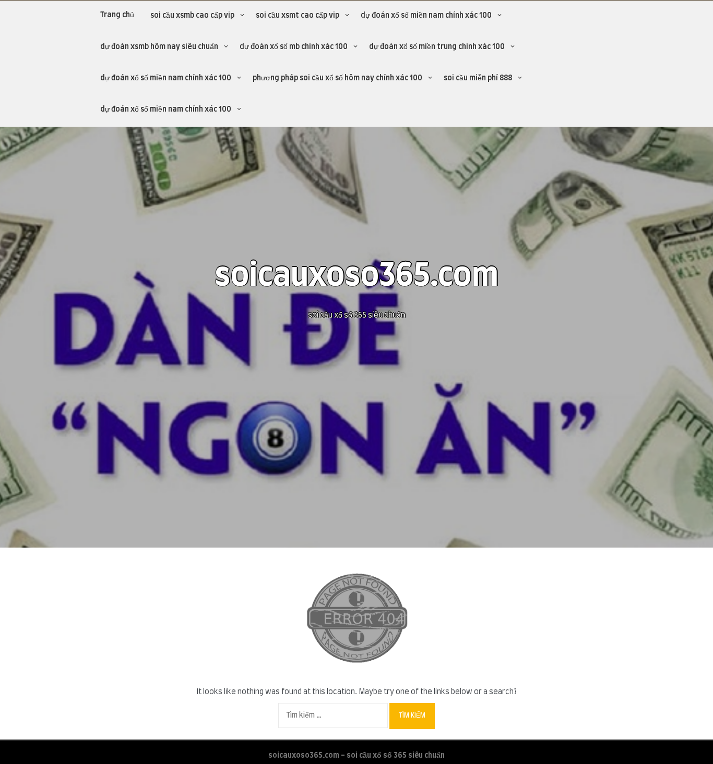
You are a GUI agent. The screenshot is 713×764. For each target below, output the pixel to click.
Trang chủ (117, 15)
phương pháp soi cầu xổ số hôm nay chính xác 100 (337, 78)
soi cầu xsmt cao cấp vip (297, 15)
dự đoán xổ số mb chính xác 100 (294, 47)
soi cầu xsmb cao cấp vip (192, 15)
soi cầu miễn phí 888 (478, 78)
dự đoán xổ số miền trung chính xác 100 (437, 47)
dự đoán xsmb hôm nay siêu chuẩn (159, 47)
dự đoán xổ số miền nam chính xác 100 (426, 15)
